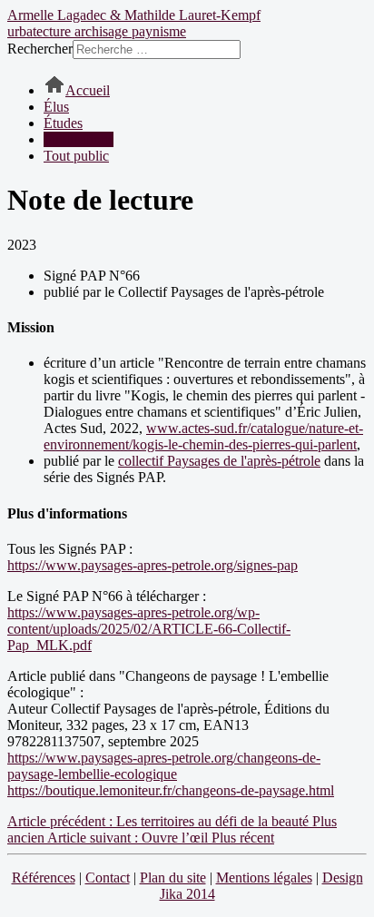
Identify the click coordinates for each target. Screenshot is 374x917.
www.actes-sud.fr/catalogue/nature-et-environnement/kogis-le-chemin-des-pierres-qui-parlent (203, 436)
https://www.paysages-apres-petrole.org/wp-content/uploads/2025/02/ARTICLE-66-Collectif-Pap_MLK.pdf (148, 629)
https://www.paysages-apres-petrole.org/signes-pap (152, 565)
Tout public (76, 155)
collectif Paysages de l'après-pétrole (219, 460)
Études (63, 123)
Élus (56, 106)
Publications (78, 139)
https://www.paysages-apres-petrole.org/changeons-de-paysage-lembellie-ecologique (163, 766)
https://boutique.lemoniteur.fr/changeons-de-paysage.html (170, 790)
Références (43, 877)
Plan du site (173, 877)
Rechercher (40, 48)
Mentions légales (264, 877)
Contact (107, 877)
